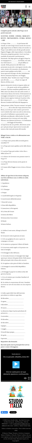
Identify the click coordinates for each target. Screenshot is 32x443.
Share (5, 412)
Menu (29, 6)
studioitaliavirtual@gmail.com (21, 423)
